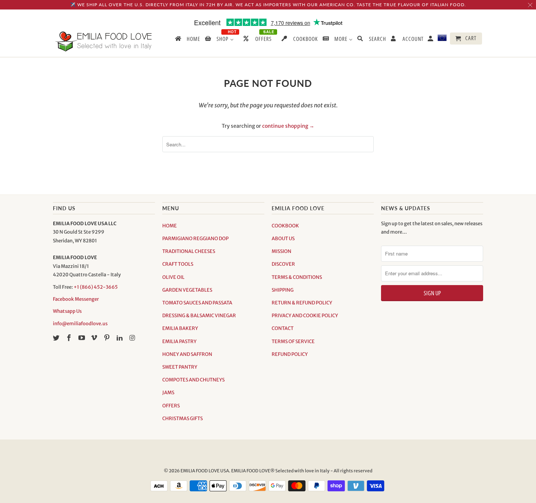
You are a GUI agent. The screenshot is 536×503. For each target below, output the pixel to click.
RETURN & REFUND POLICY (302, 303)
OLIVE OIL (173, 277)
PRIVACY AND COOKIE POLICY (305, 315)
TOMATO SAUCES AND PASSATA (197, 303)
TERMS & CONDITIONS (297, 277)
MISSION (281, 251)
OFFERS (171, 406)
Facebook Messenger (76, 299)
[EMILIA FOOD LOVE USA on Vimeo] (95, 338)
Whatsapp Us (67, 311)
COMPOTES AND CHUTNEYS (193, 380)
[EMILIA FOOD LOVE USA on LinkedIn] (120, 338)
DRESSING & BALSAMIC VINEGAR (199, 315)
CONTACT (283, 328)
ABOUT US (283, 238)
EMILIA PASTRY (179, 341)
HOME (169, 226)
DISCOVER (283, 264)
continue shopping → (288, 126)
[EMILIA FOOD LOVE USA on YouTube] (82, 338)
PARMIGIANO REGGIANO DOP (195, 238)
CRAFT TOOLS (177, 264)
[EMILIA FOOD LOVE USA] (104, 41)
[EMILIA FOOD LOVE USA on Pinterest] (108, 338)
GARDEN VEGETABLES (187, 290)
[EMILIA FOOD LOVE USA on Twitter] (57, 338)
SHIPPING (283, 290)
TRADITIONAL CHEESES (188, 251)
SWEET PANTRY (179, 367)
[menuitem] (187, 40)
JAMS (168, 392)
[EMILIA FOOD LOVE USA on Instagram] (133, 338)
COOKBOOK (285, 226)
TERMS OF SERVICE (293, 341)
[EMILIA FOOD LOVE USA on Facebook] (70, 338)
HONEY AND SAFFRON (187, 354)
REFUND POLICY (290, 354)
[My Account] (431, 40)
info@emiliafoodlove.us (80, 323)
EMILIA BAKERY (180, 328)
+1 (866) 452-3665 (96, 287)
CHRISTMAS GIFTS (182, 418)
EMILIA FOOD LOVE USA (204, 470)
